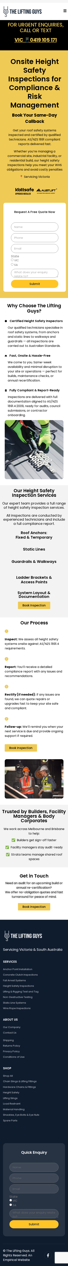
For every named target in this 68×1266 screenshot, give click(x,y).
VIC (16, 260)
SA (16, 265)
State (15, 256)
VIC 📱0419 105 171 (36, 40)
